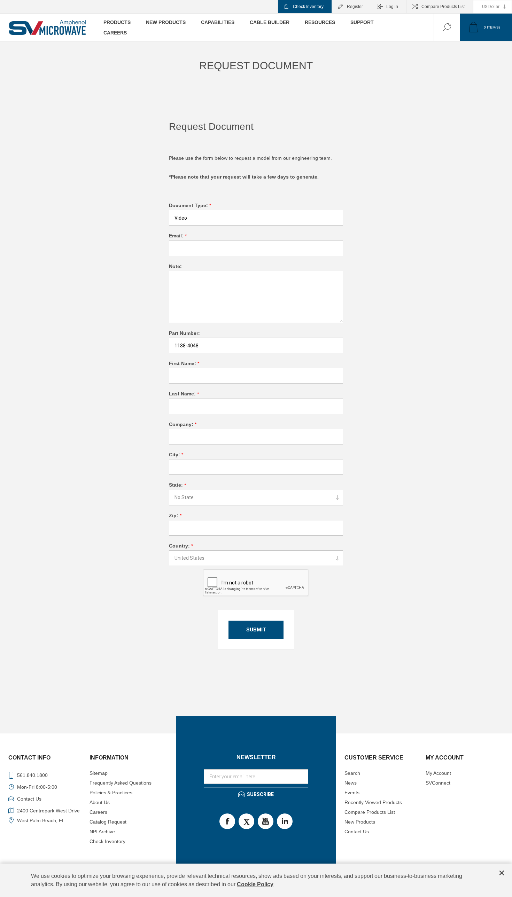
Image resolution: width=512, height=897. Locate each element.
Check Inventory (308, 6)
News (350, 783)
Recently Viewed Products (373, 802)
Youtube (265, 821)
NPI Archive (102, 831)
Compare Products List (443, 6)
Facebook (227, 821)
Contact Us (356, 831)
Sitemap (99, 773)
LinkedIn (285, 821)
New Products (359, 822)
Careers (98, 812)
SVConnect (438, 783)
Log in (392, 6)
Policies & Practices (111, 792)
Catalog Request (108, 822)
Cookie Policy (255, 884)
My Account (438, 773)
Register (355, 6)
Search (352, 773)
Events (351, 792)
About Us (100, 802)
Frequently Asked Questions (121, 783)
